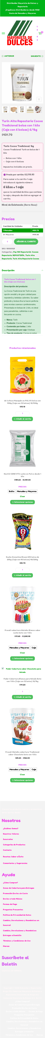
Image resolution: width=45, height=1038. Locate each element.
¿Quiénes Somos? (10, 828)
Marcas (6, 946)
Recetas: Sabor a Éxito (13, 857)
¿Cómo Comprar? (10, 883)
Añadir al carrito (26, 242)
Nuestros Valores (11, 834)
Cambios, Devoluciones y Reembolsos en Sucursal (21, 922)
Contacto (7, 850)
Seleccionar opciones (23, 502)
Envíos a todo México (12, 899)
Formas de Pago (10, 904)
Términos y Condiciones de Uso (16, 941)
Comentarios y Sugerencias (15, 863)
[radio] (11, 491)
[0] (40, 33)
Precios (22, 487)
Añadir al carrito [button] (23, 419)
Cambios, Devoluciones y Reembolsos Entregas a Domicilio (19, 933)
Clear (22, 496)
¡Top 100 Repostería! (22, 252)
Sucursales (8, 839)
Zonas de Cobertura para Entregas (18, 888)
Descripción (8, 270)
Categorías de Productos (14, 845)
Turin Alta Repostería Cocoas (26, 259)
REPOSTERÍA (18, 255)
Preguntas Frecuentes (13, 910)
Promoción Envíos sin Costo (15, 893)
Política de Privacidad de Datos (17, 915)
